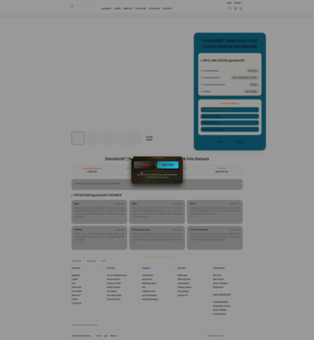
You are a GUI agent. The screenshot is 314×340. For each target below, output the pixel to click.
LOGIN (144, 165)
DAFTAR (168, 165)
